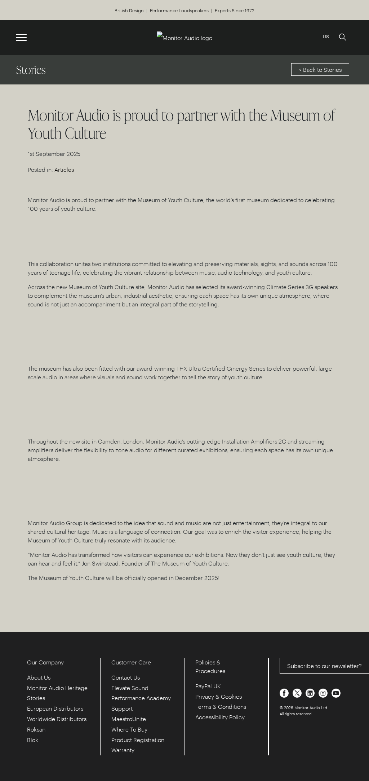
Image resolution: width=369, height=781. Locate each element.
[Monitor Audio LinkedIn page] (311, 692)
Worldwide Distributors (56, 718)
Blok (32, 739)
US (326, 36)
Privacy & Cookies (218, 696)
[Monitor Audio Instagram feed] (324, 692)
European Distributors (55, 708)
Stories (36, 697)
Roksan (36, 729)
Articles (64, 169)
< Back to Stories (320, 69)
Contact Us (125, 677)
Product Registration (137, 739)
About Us (38, 677)
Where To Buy (129, 729)
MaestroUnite (128, 718)
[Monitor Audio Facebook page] (285, 692)
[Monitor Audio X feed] (298, 692)
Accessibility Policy (220, 717)
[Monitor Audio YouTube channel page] (336, 692)
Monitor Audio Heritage (57, 687)
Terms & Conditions (220, 706)
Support (122, 708)
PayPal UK (208, 685)
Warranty (122, 749)
